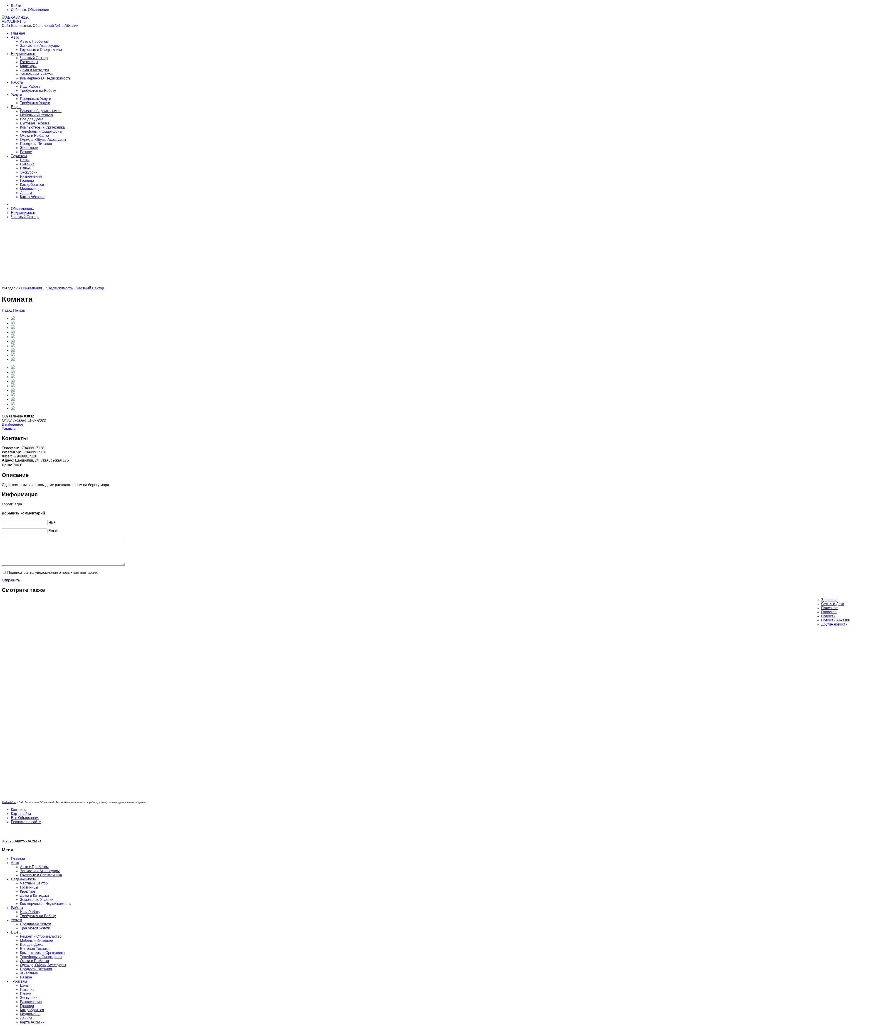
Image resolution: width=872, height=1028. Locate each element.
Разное (26, 152)
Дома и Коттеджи (34, 70)
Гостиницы (29, 62)
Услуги (16, 95)
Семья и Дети (832, 604)
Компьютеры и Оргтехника (42, 127)
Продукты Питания (36, 144)
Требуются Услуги (35, 103)
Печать (19, 310)
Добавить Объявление (30, 10)
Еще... (16, 107)
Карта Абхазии (32, 197)
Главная (18, 33)
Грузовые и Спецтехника (41, 50)
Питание (27, 164)
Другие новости (834, 624)
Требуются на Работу (38, 90)
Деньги (26, 193)
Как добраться (32, 184)
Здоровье (829, 600)
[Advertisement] (138, 254)
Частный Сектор (34, 58)
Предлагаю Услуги (35, 99)
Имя (52, 522)
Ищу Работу (30, 86)
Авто (15, 37)
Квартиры (28, 66)
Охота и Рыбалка (34, 135)
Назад (7, 310)
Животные (29, 148)
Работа (17, 82)
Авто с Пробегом (34, 41)
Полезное (829, 608)
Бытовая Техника (35, 123)
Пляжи (25, 168)
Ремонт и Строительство (41, 111)
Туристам (19, 156)
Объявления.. (22, 209)
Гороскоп (829, 612)
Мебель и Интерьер (36, 115)
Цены (25, 160)
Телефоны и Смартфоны (41, 131)
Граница (27, 180)
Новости (828, 616)
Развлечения (31, 176)
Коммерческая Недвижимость (45, 78)
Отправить (11, 580)
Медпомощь (30, 189)
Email (53, 531)
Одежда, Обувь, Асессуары (43, 140)
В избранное (12, 424)
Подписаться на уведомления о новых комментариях (52, 572)
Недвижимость (23, 54)
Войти (16, 5)
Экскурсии (28, 172)
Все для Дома (31, 119)
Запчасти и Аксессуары (40, 45)
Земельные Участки (36, 74)
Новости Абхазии (835, 620)
